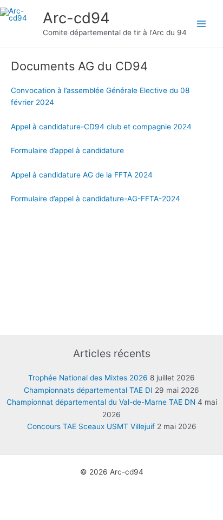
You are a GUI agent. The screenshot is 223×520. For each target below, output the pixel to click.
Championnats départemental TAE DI (88, 390)
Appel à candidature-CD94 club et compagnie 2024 (101, 126)
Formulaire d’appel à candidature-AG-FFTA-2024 (95, 198)
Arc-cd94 (76, 18)
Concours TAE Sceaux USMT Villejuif (91, 426)
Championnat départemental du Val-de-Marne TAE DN (100, 402)
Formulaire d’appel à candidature (67, 150)
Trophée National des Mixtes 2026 (88, 377)
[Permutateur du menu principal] (202, 24)
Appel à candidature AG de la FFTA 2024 (82, 174)
